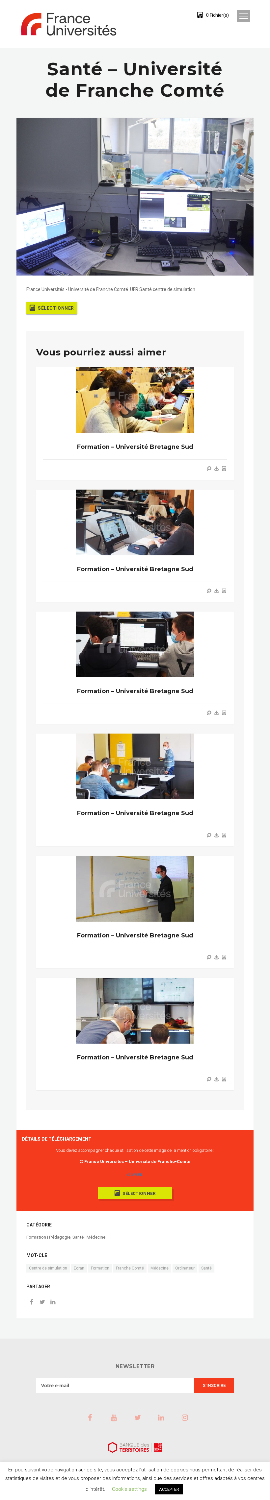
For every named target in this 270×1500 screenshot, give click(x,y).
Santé (206, 1268)
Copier (135, 1175)
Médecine (159, 1268)
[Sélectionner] (224, 468)
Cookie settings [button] (129, 1489)
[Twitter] (42, 1302)
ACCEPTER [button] (169, 1489)
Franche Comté (130, 1268)
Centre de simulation (48, 1268)
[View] (209, 468)
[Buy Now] (216, 468)
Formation (100, 1268)
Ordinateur (185, 1268)
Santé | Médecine (88, 1237)
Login (175, 14)
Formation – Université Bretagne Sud (135, 446)
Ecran (79, 1268)
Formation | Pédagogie (48, 1237)
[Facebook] (31, 1302)
